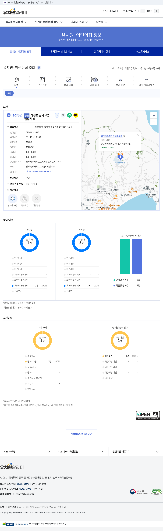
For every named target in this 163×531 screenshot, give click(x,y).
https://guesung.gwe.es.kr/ (39, 171)
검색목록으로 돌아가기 (81, 433)
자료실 (99, 22)
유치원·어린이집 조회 (20, 51)
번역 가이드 (128, 11)
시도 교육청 (9, 451)
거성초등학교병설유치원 (112, 136)
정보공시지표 (142, 51)
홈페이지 (57, 115)
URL (69, 115)
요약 (9, 93)
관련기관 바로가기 (121, 451)
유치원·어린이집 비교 (61, 51)
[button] (138, 135)
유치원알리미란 (14, 22)
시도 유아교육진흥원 (68, 451)
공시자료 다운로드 (44, 506)
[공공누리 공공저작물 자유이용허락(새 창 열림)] (148, 418)
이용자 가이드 (109, 11)
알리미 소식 (77, 22)
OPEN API (28, 506)
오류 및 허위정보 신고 (10, 506)
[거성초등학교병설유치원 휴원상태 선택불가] (63, 115)
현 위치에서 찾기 (102, 51)
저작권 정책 (60, 506)
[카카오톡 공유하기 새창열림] (75, 115)
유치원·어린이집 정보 (47, 22)
